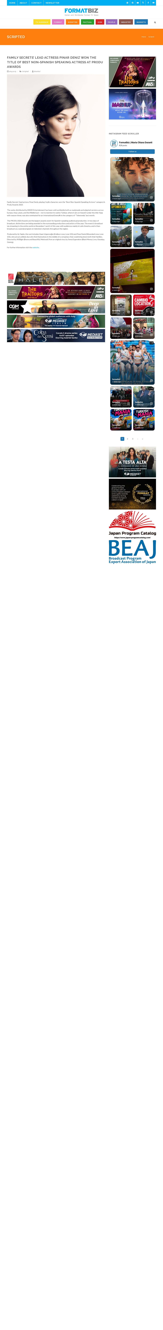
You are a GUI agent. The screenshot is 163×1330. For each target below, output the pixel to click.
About (23, 3)
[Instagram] (132, 3)
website (35, 247)
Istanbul (37, 71)
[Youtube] (137, 3)
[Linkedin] (127, 3)
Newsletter (52, 3)
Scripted (25, 71)
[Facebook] (148, 3)
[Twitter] (143, 3)
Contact (36, 3)
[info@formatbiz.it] (153, 3)
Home (12, 3)
